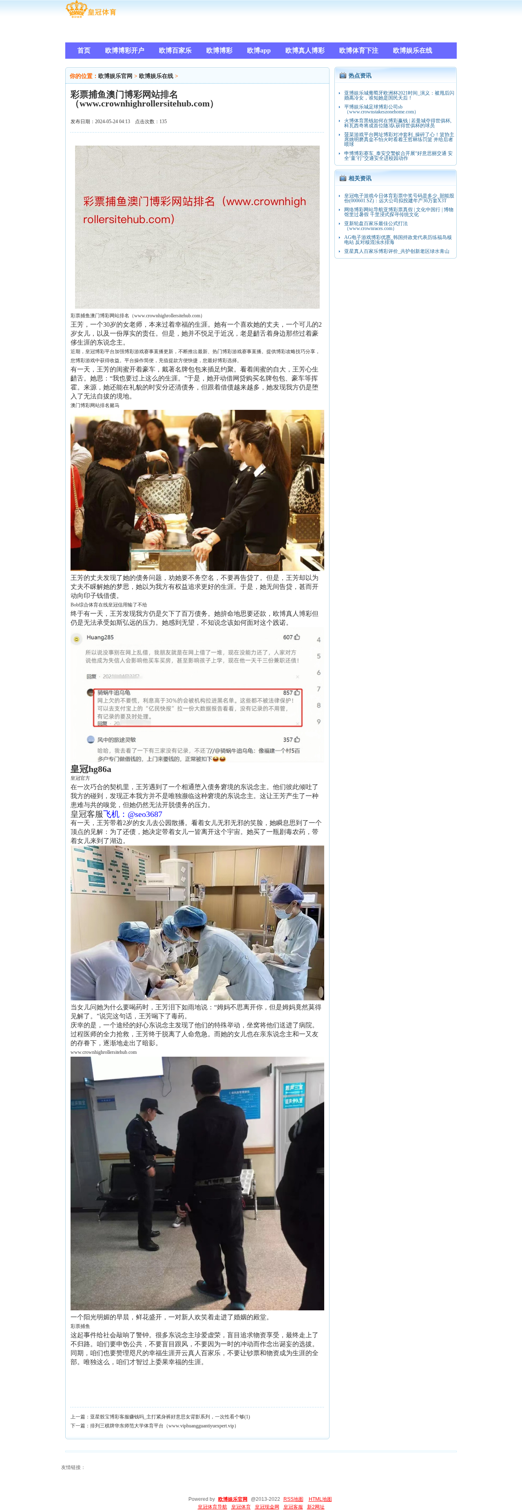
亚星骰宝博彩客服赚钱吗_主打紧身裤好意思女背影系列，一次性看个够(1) (170, 1417)
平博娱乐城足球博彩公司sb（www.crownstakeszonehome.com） (381, 109)
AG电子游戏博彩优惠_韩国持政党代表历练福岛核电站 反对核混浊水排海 (398, 240)
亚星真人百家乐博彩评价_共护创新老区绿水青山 (396, 251)
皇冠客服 (293, 1507)
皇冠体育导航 (212, 1507)
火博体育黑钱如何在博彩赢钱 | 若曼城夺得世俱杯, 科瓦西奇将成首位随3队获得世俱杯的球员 (397, 123)
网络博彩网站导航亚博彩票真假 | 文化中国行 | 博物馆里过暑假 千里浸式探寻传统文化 (398, 212)
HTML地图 (320, 1499)
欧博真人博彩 (292, 613)
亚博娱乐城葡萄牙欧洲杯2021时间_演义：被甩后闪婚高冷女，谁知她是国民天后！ (399, 95)
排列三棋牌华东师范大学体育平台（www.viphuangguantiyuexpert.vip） (164, 1426)
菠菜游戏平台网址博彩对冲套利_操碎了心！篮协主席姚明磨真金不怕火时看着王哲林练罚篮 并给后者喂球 (399, 139)
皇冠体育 (241, 1507)
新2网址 (316, 1507)
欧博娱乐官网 (115, 76)
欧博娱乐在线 (156, 76)
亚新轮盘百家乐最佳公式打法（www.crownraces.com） (376, 226)
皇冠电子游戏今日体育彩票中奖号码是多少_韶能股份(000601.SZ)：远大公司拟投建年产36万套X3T (399, 198)
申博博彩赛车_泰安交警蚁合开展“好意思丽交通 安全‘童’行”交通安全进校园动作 (398, 155)
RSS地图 (293, 1499)
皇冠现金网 (267, 1507)
